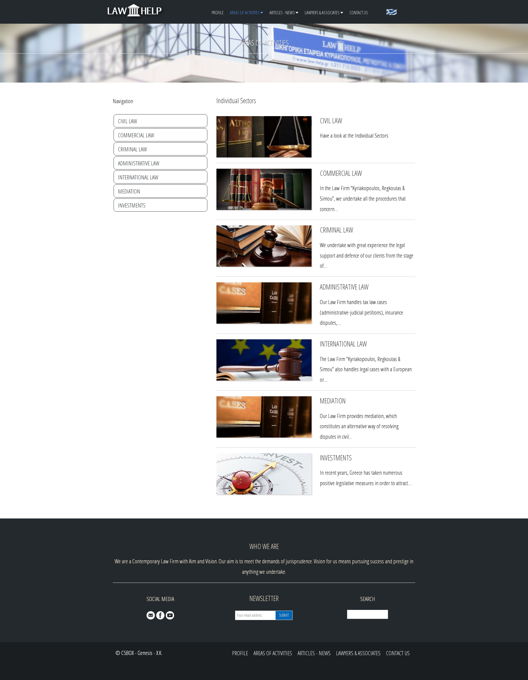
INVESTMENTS (131, 205)
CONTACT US (359, 12)
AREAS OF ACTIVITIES (245, 12)
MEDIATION (129, 191)
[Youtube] (170, 615)
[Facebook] (160, 615)
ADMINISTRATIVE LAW (138, 163)
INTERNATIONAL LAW (138, 177)
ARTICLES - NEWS (282, 12)
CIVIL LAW (127, 121)
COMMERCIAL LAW (136, 135)
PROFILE (218, 12)
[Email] (151, 615)
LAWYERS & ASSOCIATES (322, 12)
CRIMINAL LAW (132, 149)
